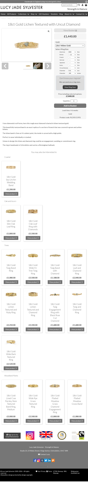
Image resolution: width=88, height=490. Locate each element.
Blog (61, 14)
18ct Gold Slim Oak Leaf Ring (11, 224)
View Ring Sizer (70, 87)
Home (3, 14)
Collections (22, 14)
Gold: (58, 42)
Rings (9, 18)
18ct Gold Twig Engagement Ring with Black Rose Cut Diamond (55, 312)
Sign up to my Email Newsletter (12, 436)
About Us (68, 14)
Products (3, 18)
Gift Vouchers (44, 14)
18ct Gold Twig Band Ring (11, 268)
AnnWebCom (75, 473)
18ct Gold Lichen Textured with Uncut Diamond (26, 18)
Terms (50, 471)
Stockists (54, 14)
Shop (32, 14)
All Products (11, 14)
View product (10, 194)
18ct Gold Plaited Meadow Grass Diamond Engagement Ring (55, 403)
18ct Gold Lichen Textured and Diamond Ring (33, 309)
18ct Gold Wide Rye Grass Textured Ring (33, 401)
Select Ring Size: (62, 49)
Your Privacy (41, 471)
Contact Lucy (45, 454)
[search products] (79, 5)
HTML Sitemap (58, 471)
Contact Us (80, 14)
